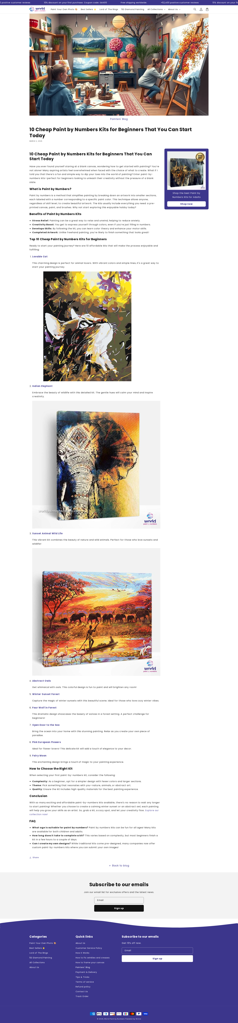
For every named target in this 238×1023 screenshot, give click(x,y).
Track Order (82, 996)
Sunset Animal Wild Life (47, 533)
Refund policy (83, 986)
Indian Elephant (42, 386)
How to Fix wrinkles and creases (93, 957)
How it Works (82, 953)
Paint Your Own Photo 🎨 (42, 943)
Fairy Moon (39, 755)
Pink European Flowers (46, 742)
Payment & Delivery (86, 972)
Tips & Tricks (82, 977)
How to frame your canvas (90, 962)
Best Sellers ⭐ (37, 948)
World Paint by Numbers (114, 1019)
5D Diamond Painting (40, 957)
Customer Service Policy (89, 948)
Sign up (119, 908)
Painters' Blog (119, 119)
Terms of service (85, 982)
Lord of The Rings (38, 953)
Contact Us (82, 991)
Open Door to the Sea (46, 725)
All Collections (37, 962)
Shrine (138, 1019)
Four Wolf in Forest (44, 707)
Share (36, 857)
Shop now (186, 204)
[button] (195, 9)
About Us (34, 967)
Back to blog (120, 865)
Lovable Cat (40, 256)
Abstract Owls (41, 680)
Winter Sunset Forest (46, 694)
